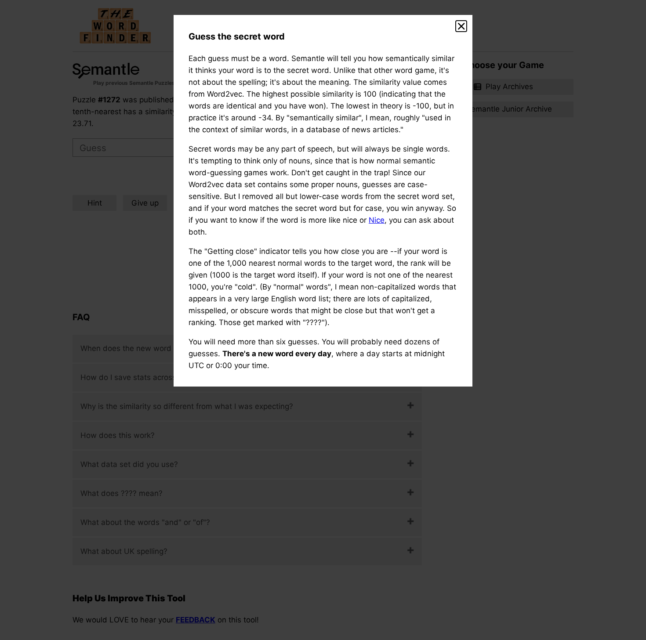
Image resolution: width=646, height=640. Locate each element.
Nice (377, 220)
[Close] (461, 26)
